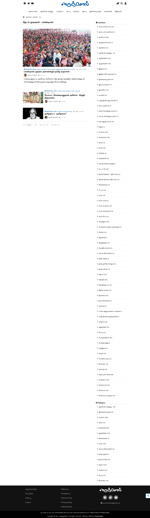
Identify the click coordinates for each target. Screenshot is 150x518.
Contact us (66, 493)
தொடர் (84, 11)
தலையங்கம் (33, 11)
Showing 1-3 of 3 (55, 125)
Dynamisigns (99, 516)
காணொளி (108, 11)
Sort (24, 125)
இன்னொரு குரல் (95, 11)
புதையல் (76, 11)
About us (65, 489)
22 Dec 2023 (42, 75)
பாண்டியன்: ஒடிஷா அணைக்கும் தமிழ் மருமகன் (47, 71)
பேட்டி (68, 11)
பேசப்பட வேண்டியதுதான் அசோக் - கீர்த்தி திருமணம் (65, 97)
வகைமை (101, 22)
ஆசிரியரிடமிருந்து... (47, 11)
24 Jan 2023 (63, 117)
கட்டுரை (59, 11)
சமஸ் (28, 502)
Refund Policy (67, 506)
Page (40, 125)
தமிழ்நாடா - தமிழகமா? (55, 114)
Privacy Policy (67, 502)
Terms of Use (67, 498)
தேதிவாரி (118, 11)
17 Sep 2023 (63, 102)
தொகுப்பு (101, 402)
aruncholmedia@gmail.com (111, 503)
